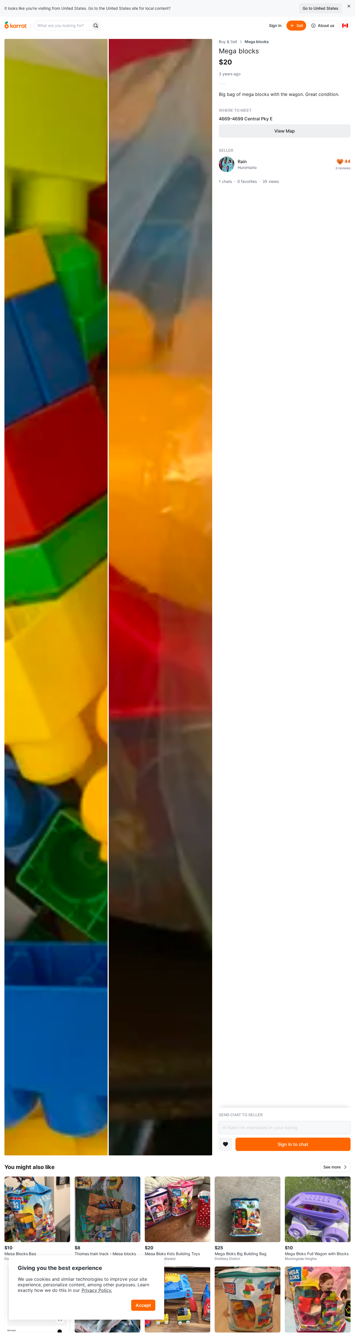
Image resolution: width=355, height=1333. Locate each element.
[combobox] (63, 26)
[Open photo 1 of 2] (56, 597)
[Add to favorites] (225, 1144)
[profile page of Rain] (226, 164)
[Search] (96, 25)
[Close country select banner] (349, 6)
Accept (143, 1305)
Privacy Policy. (97, 1290)
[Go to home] (15, 25)
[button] (335, 1167)
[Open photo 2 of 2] (160, 597)
